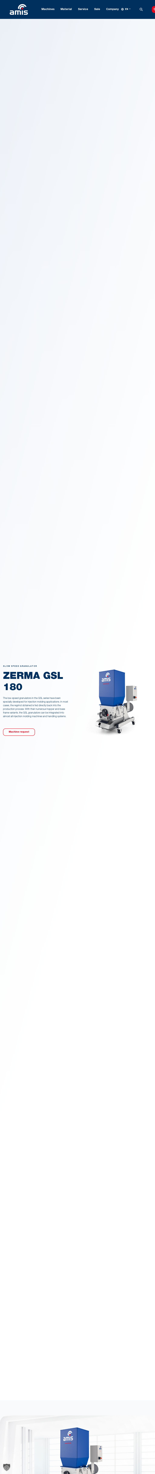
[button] (6, 1467)
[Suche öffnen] (141, 9)
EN (126, 9)
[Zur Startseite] (19, 9)
